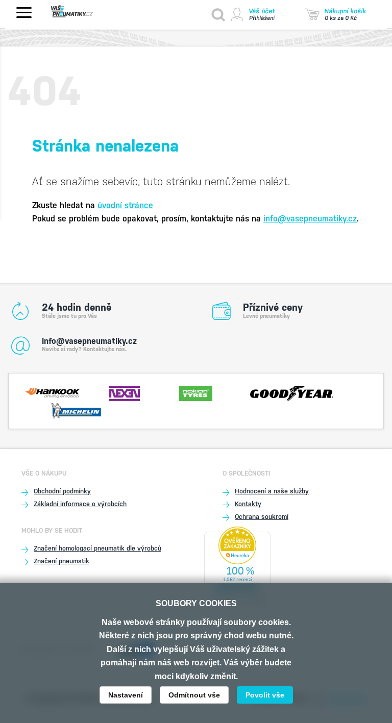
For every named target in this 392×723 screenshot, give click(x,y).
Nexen (124, 392)
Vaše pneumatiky (81, 11)
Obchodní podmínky (62, 491)
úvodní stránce (125, 205)
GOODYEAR (291, 392)
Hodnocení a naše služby (272, 491)
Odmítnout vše (194, 695)
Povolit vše (265, 695)
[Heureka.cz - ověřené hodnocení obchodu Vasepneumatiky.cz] (237, 567)
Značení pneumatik (61, 561)
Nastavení (125, 695)
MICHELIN (76, 409)
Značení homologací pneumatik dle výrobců (97, 548)
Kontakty (248, 504)
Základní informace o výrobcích (80, 504)
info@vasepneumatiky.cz (310, 218)
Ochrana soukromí (261, 516)
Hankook (52, 392)
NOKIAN (196, 392)
